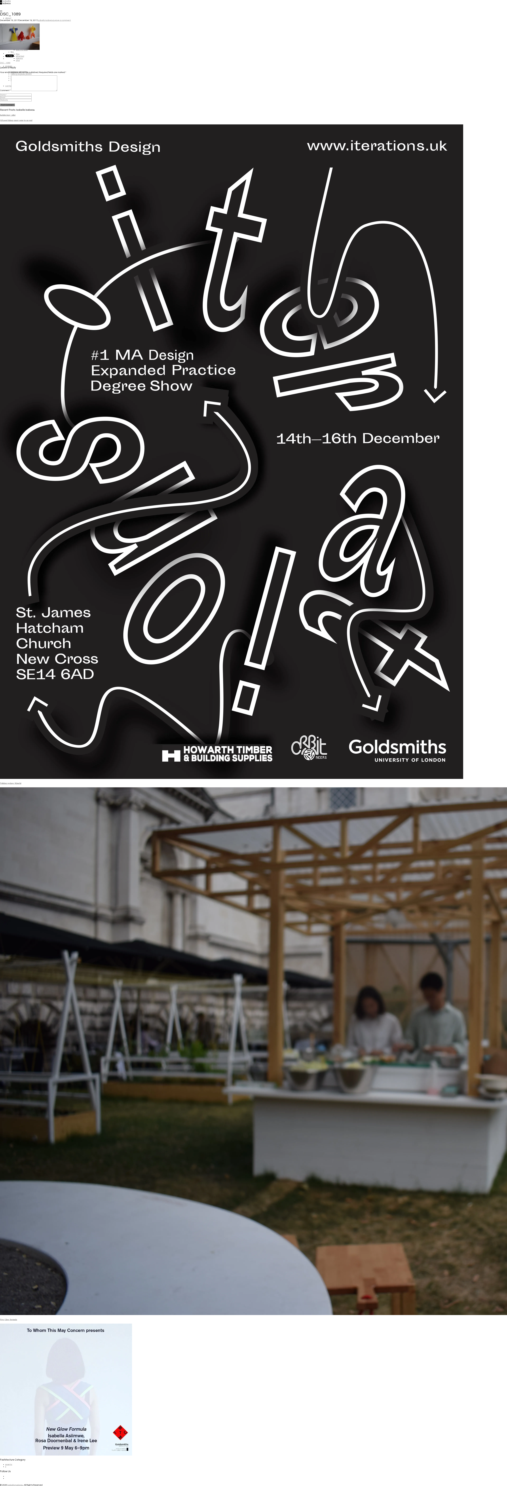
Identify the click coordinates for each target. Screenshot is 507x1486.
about (8, 18)
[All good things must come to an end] (231, 778)
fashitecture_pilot (7, 115)
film (12, 52)
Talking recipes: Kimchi (10, 783)
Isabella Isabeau (45, 20)
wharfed (20, 56)
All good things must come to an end (16, 120)
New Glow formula (8, 1319)
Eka (17, 54)
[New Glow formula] (66, 1455)
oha (18, 60)
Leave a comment (62, 20)
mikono (19, 58)
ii (5, 1467)
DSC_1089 (5, 63)
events (8, 66)
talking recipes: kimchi (21, 74)
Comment (5, 90)
